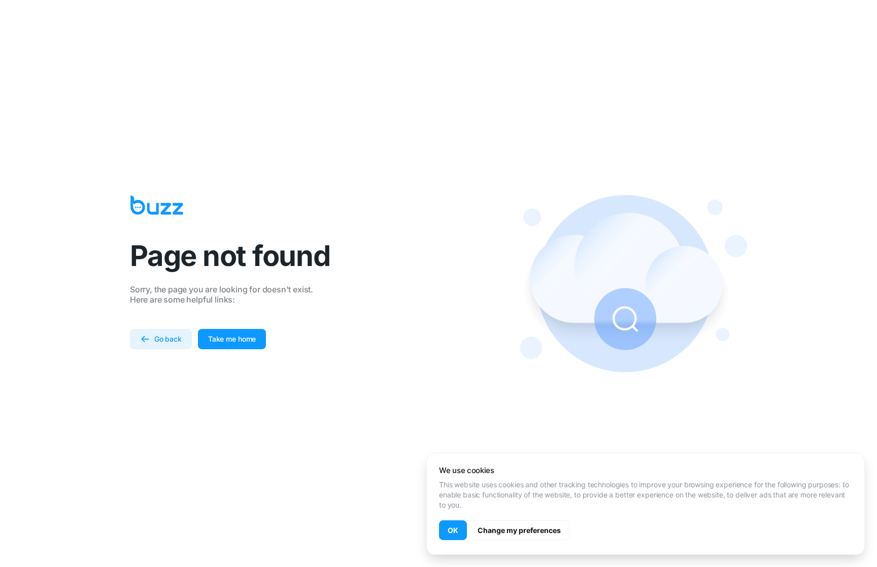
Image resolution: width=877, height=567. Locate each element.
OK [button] (453, 530)
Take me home (232, 339)
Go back (168, 339)
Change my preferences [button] (519, 530)
